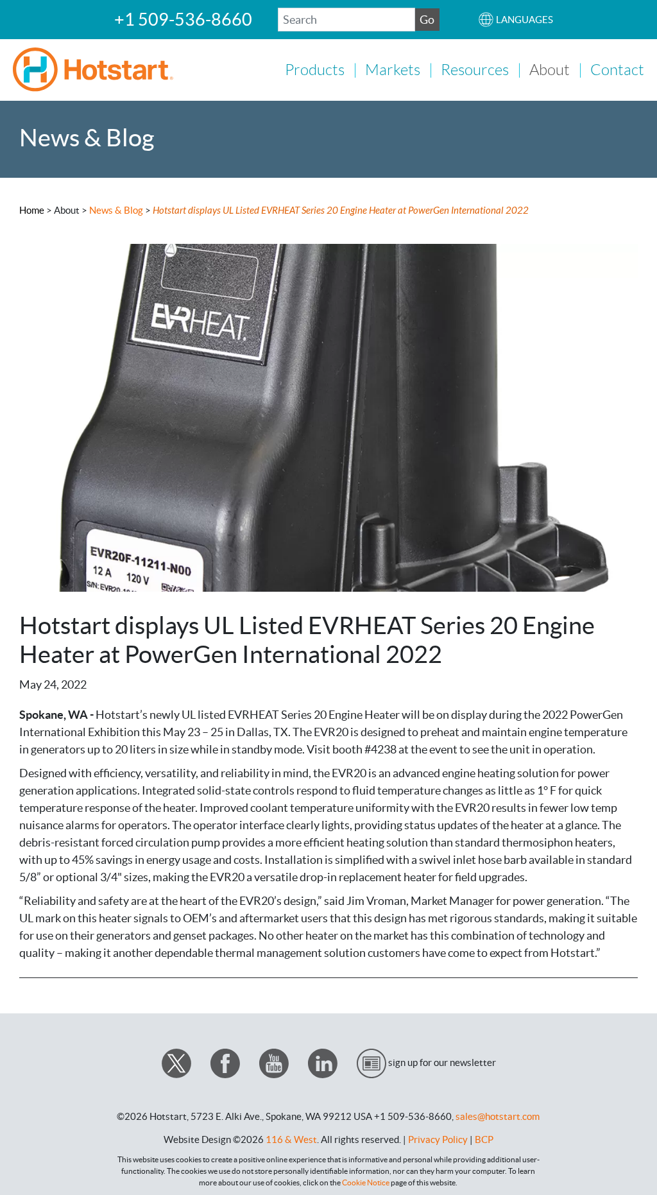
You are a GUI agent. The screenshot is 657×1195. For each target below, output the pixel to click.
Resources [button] (475, 70)
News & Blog (117, 210)
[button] (515, 20)
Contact (617, 70)
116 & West (291, 1139)
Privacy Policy (438, 1139)
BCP (484, 1139)
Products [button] (315, 70)
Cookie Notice (365, 1182)
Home (31, 210)
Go (427, 19)
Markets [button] (392, 70)
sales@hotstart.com (498, 1116)
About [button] (549, 70)
